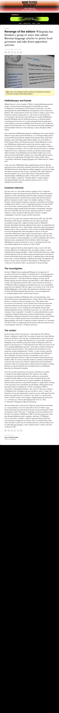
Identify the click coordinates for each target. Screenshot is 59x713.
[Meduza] (15, 14)
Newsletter (27, 23)
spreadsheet (16, 214)
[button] (29, 71)
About (34, 23)
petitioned (26, 273)
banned (46, 392)
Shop (38, 23)
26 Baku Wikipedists (23, 290)
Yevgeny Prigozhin (42, 158)
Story (6, 443)
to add (46, 121)
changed (41, 168)
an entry (31, 205)
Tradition (47, 405)
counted (34, 191)
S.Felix (43, 390)
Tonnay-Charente (23, 322)
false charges (18, 208)
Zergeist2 (41, 237)
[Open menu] (46, 15)
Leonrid (35, 302)
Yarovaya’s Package (32, 430)
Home (20, 23)
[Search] (43, 15)
